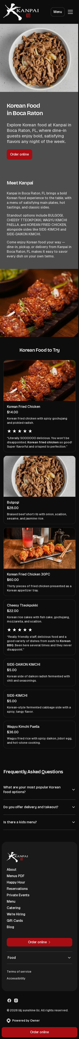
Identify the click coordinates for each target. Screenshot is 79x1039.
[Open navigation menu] (70, 12)
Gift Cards (15, 925)
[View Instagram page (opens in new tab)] (16, 1004)
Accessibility (16, 983)
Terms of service (19, 976)
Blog (10, 931)
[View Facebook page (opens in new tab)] (9, 1004)
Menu (58, 12)
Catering (13, 912)
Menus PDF (15, 880)
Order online (19, 154)
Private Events (18, 899)
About (11, 874)
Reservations (17, 893)
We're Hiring (16, 918)
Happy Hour (16, 886)
